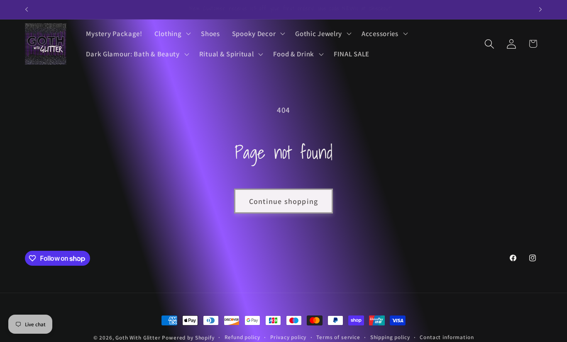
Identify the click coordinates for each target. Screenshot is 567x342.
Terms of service (338, 337)
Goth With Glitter (137, 337)
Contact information (447, 337)
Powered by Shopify (188, 337)
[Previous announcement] (26, 9)
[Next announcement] (540, 9)
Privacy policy (288, 337)
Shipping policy (390, 337)
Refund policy (242, 337)
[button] (171, 33)
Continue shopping (283, 201)
